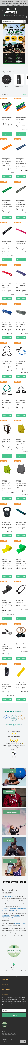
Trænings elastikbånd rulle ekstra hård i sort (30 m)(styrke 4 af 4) (7, 604)
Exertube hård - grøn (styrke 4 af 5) (6, 402)
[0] (25, 18)
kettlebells (4, 918)
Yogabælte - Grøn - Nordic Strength (21, 523)
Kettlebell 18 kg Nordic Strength (6, 523)
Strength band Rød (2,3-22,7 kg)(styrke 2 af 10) (7, 285)
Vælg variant (21, 259)
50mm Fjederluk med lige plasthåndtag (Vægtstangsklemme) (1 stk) (7, 646)
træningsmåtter (6, 915)
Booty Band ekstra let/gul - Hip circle (21, 683)
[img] (14, 734)
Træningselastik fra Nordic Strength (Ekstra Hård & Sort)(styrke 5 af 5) (6, 245)
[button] (13, 757)
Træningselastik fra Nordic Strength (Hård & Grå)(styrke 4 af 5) (21, 203)
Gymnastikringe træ (20, 643)
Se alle (24, 72)
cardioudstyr (5, 910)
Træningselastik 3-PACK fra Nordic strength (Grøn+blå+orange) (21, 120)
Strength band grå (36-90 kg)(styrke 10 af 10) (21, 324)
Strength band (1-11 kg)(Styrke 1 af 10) (21, 243)
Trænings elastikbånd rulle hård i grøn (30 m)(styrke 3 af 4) (21, 562)
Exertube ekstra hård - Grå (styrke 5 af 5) (21, 402)
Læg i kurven (7, 134)
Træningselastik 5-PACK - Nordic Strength (7, 119)
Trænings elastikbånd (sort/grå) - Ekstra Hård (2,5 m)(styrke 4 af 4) (21, 483)
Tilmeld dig (14, 1015)
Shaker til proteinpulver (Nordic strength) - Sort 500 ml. (7, 685)
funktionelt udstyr (21, 908)
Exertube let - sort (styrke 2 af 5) (7, 362)
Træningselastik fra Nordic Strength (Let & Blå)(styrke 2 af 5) (21, 160)
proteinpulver (18, 923)
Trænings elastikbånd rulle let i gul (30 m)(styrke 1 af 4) (6, 562)
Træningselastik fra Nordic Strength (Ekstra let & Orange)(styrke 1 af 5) (6, 161)
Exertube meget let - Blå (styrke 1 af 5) (20, 363)
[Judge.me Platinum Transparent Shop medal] (14, 718)
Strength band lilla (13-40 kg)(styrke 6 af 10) (21, 285)
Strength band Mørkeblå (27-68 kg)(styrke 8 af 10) (7, 324)
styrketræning (5, 908)
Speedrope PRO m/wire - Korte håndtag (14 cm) (6, 441)
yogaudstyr (13, 908)
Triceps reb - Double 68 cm (19, 601)
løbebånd (11, 918)
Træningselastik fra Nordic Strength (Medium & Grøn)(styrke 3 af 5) (7, 204)
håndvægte (17, 915)
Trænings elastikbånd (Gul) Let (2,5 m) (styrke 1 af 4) (21, 442)
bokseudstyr (13, 910)
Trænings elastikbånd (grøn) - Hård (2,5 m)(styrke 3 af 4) (7, 482)
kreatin (24, 923)
